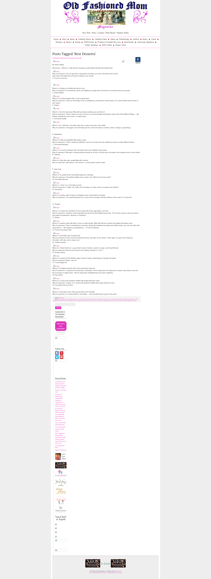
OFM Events (89, 42)
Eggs (99, 299)
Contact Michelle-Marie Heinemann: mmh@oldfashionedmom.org (105, 572)
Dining (77, 42)
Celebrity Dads (101, 39)
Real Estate (129, 42)
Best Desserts (61, 299)
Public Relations (91, 45)
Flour (102, 299)
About (72, 39)
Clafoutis (89, 299)
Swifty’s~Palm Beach (60, 450)
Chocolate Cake (82, 299)
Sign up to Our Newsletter (61, 326)
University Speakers (145, 42)
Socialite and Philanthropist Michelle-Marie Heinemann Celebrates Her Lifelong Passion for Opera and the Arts (60, 400)
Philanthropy (124, 39)
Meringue (125, 299)
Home (56, 39)
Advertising (118, 571)
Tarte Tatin (100, 300)
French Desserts (112, 299)
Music (145, 39)
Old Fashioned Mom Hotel (68, 300)
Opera (112, 39)
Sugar (91, 300)
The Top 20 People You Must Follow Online (60, 429)
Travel (153, 39)
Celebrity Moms (84, 39)
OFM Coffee (107, 45)
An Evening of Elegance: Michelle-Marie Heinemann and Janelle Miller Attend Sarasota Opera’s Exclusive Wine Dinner (60, 414)
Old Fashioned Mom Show (82, 300)
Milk (130, 299)
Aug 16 (138, 62)
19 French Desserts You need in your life (66, 58)
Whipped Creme (73, 299)
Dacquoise (94, 299)
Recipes (59, 42)
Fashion (136, 39)
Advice (69, 42)
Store (64, 39)
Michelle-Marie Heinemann (110, 300)
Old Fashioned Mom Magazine (125, 300)
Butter (66, 299)
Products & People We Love (109, 42)
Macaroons (120, 299)
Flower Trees (120, 45)
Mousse (133, 299)
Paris (135, 300)
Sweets (95, 300)
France (106, 299)
